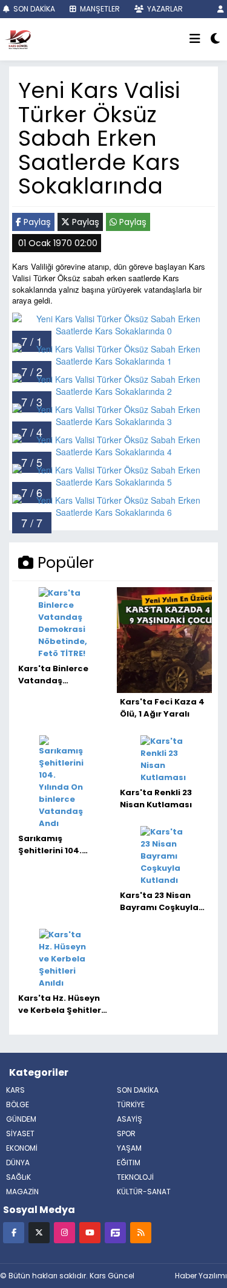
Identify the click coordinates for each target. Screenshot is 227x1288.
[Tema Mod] (215, 39)
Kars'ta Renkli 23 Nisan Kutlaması (156, 798)
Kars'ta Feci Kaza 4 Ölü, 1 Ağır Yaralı (162, 708)
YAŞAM (129, 1148)
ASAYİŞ (129, 1119)
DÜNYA (18, 1162)
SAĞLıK (18, 1177)
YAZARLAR (164, 9)
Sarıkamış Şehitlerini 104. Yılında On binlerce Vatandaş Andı (59, 845)
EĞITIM (128, 1162)
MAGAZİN (22, 1191)
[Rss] (140, 1232)
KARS (15, 1090)
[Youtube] (89, 1232)
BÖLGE (17, 1104)
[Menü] (195, 39)
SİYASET (20, 1133)
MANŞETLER (99, 9)
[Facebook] (13, 1232)
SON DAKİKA (33, 9)
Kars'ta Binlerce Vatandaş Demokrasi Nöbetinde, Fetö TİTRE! (53, 675)
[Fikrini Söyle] (115, 1232)
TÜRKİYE (131, 1104)
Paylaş (36, 222)
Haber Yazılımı (201, 1275)
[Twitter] (39, 1232)
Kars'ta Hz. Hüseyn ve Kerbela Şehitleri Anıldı (61, 1004)
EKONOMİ (22, 1148)
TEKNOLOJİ (135, 1177)
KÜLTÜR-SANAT (144, 1191)
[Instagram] (64, 1232)
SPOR (126, 1133)
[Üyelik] (220, 9)
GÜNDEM (21, 1119)
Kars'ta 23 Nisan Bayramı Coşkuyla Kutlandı (159, 902)
